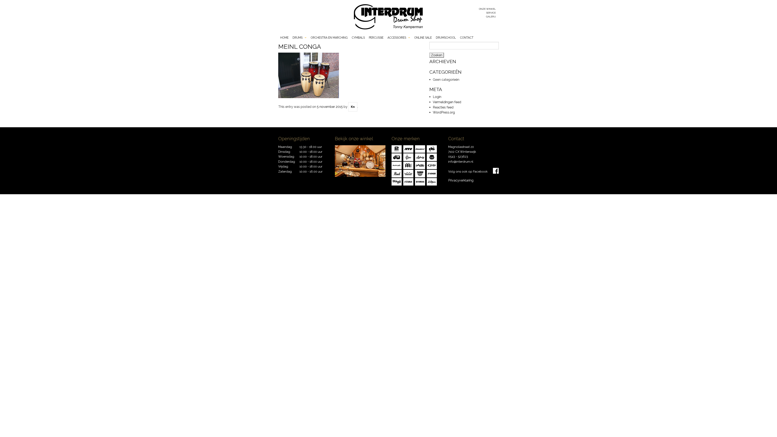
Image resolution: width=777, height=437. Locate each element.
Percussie (376, 37)
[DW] (397, 157)
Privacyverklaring (460, 180)
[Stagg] (397, 181)
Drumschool (446, 37)
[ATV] (408, 149)
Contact (466, 37)
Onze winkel (487, 8)
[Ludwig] (420, 157)
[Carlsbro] (420, 149)
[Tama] (408, 181)
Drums (298, 37)
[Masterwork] (397, 165)
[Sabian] (420, 173)
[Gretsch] (408, 157)
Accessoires (396, 37)
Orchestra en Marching (329, 37)
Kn (353, 107)
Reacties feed (443, 107)
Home (284, 37)
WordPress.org (444, 112)
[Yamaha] (420, 181)
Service (491, 12)
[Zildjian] (432, 181)
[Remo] (408, 173)
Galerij (491, 16)
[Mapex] (432, 157)
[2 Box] (397, 149)
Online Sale (423, 37)
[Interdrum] (388, 16)
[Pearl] (397, 173)
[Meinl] (408, 165)
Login (437, 97)
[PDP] (432, 165)
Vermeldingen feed (447, 102)
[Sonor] (432, 173)
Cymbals (358, 37)
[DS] (432, 149)
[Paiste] (420, 165)
